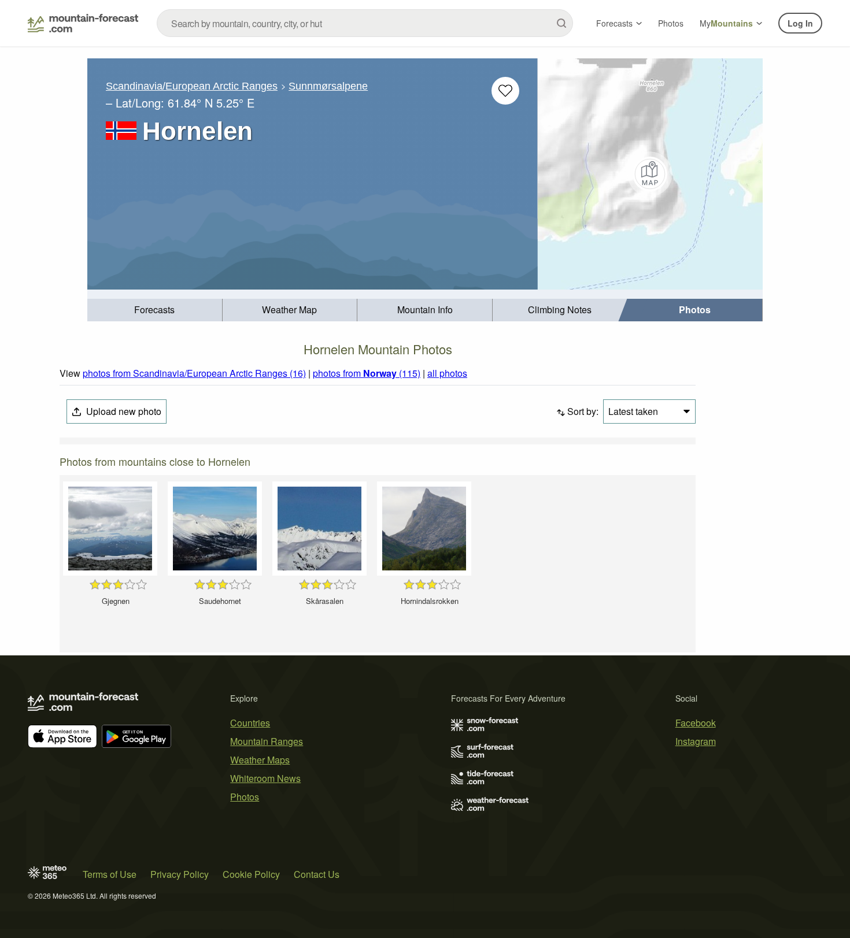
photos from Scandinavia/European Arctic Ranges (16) (194, 373)
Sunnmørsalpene (328, 86)
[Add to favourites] (505, 91)
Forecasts (614, 23)
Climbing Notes (560, 309)
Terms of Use (109, 874)
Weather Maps (260, 759)
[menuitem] (155, 310)
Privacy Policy (179, 874)
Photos (670, 23)
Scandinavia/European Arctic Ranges (192, 86)
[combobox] (365, 23)
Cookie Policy (251, 874)
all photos (447, 373)
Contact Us (316, 874)
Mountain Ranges (266, 741)
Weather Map (289, 309)
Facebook (695, 722)
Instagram (695, 741)
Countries (250, 722)
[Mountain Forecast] (83, 23)
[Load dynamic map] (650, 174)
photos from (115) (366, 373)
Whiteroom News (265, 778)
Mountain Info (425, 309)
